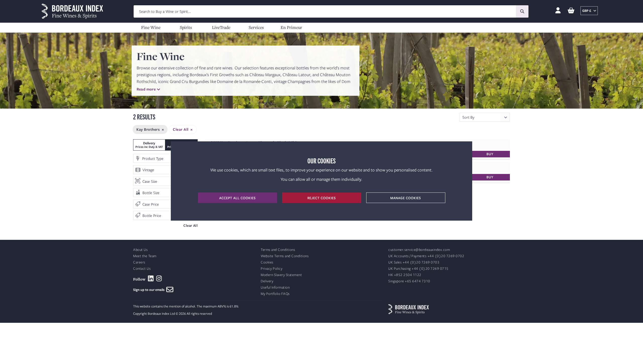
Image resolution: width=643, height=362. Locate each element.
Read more (146, 89)
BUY (490, 154)
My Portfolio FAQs (275, 294)
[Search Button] (522, 11)
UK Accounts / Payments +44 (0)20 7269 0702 (426, 256)
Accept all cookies (237, 198)
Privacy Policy (271, 268)
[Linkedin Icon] (151, 278)
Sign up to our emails (149, 289)
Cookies (267, 262)
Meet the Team (144, 256)
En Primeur (291, 27)
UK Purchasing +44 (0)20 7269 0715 (418, 268)
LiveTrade (221, 27)
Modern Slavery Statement (281, 275)
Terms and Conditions (278, 250)
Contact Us (142, 268)
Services (256, 27)
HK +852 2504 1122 (404, 275)
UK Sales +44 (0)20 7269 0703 (413, 262)
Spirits (186, 27)
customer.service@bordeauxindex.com (419, 250)
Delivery (267, 281)
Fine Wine (150, 27)
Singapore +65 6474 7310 (409, 281)
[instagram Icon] (159, 278)
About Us (140, 250)
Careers (139, 262)
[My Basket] (571, 10)
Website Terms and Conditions (285, 256)
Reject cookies (321, 198)
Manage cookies (405, 198)
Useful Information (275, 287)
